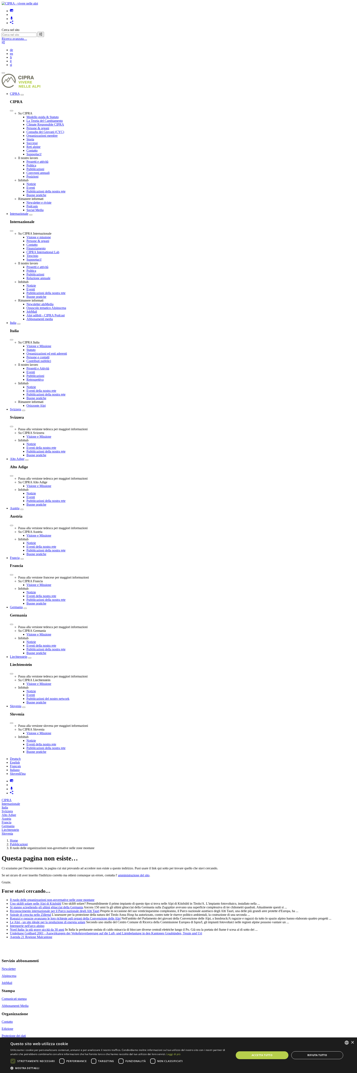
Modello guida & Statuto (42, 117)
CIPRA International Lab (42, 252)
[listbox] (347, 1043)
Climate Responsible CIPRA (45, 124)
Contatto (32, 150)
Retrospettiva (35, 379)
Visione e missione (38, 237)
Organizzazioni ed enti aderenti (46, 353)
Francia (15, 558)
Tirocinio (32, 256)
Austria (14, 508)
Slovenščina (18, 773)
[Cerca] (40, 34)
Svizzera (15, 409)
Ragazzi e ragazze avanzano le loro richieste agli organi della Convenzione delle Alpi (65, 918)
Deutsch (15, 758)
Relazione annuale (38, 278)
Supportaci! (34, 154)
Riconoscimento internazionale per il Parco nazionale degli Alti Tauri (54, 911)
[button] (119, 1068)
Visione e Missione (38, 346)
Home (14, 840)
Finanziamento (36, 248)
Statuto (31, 350)
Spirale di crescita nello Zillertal (30, 914)
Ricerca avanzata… (14, 38)
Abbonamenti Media (15, 1006)
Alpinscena (9, 976)
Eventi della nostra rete (41, 390)
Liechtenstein (18, 656)
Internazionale (19, 213)
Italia (13, 322)
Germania (16, 607)
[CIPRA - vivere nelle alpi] (20, 3)
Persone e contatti (37, 357)
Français (15, 766)
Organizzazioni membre (42, 135)
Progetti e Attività (37, 368)
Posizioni (32, 176)
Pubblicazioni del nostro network (47, 698)
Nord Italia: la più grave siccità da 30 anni (37, 929)
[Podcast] (11, 18)
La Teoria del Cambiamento (44, 120)
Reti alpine (33, 147)
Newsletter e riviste (38, 202)
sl (11, 65)
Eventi (30, 187)
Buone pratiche (36, 195)
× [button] (352, 1042)
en (11, 53)
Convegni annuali (38, 173)
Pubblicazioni (35, 169)
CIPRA (15, 93)
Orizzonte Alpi (36, 405)
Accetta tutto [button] (262, 1055)
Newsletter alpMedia (40, 304)
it (11, 61)
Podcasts (32, 206)
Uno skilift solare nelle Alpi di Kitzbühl (35, 903)
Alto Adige (17, 459)
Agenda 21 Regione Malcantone (31, 937)
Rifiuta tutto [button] (317, 1055)
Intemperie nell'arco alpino (27, 926)
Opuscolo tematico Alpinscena (46, 308)
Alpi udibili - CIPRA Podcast (45, 315)
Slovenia (15, 706)
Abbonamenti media (39, 319)
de (11, 50)
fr (11, 57)
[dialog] (178, 1055)
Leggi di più (173, 1054)
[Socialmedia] (11, 23)
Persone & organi (37, 128)
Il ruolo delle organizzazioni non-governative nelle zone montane (52, 900)
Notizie (31, 184)
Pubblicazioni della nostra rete (45, 191)
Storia (30, 139)
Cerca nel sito (10, 30)
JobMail (31, 311)
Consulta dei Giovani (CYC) (45, 132)
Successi (32, 143)
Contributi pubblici (38, 361)
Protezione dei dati (14, 1035)
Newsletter (9, 969)
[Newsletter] (11, 11)
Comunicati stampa (14, 999)
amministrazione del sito (133, 875)
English (15, 762)
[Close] (11, 110)
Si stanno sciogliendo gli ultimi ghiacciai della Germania (46, 907)
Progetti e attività (37, 161)
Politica (31, 165)
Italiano (15, 770)
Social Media (35, 210)
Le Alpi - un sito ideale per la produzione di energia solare (47, 922)
